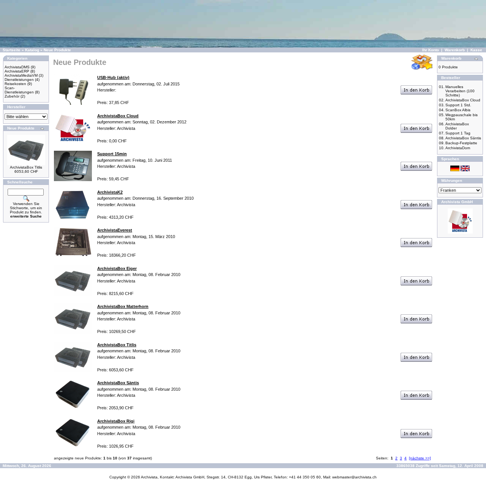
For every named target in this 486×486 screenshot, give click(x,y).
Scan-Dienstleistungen (19, 90)
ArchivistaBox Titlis (26, 167)
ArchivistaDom (457, 148)
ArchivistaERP (17, 71)
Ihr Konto (430, 50)
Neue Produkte (57, 50)
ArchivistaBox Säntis (463, 138)
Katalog (32, 50)
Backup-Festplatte (461, 143)
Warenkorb (455, 50)
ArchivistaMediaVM (21, 75)
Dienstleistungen (19, 79)
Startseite (12, 50)
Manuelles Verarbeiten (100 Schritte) (460, 91)
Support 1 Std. (458, 105)
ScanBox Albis (457, 110)
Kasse (476, 50)
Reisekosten (15, 84)
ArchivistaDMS (17, 67)
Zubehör (12, 96)
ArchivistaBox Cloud (462, 100)
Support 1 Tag (457, 133)
